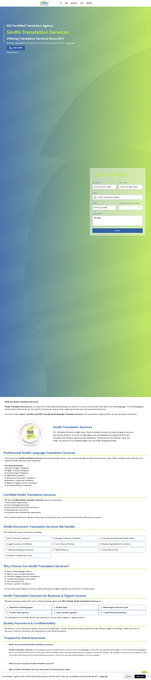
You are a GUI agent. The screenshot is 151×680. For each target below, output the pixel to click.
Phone (95, 193)
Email (95, 203)
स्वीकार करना (140, 676)
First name (97, 183)
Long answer (97, 214)
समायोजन (128, 676)
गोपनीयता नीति (103, 676)
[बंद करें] (148, 676)
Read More (12, 52)
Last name (123, 183)
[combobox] (131, 207)
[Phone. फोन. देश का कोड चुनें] (96, 197)
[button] (75, 644)
